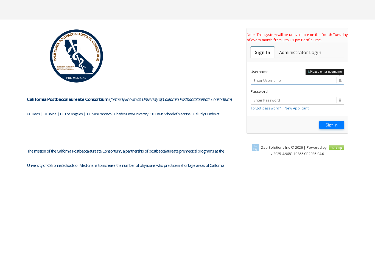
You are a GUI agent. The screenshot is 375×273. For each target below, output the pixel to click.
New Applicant (297, 108)
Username (259, 71)
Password (259, 91)
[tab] (262, 52)
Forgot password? (266, 108)
